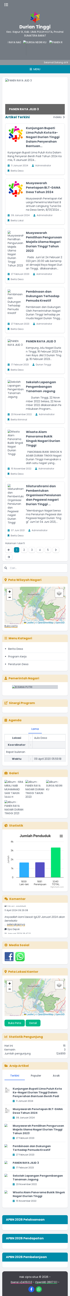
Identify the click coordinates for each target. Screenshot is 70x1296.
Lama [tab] (35, 729)
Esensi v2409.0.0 (21, 1282)
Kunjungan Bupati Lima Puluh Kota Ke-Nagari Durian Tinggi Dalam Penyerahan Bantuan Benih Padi (37, 1092)
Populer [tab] (36, 1075)
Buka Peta (14, 1023)
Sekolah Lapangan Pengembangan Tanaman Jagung (41, 386)
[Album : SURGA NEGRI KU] (56, 789)
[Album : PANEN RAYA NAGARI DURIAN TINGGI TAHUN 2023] (35, 789)
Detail (33, 1023)
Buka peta (11, 626)
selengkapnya (16, 921)
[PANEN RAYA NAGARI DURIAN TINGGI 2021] (54, 47)
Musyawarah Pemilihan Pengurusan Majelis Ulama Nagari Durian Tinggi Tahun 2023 (44, 242)
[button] (9, 592)
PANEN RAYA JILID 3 (24, 109)
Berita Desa (15, 649)
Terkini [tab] (14, 1075)
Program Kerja (17, 656)
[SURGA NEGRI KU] (28, 47)
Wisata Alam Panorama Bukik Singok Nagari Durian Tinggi (43, 439)
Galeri (14, 773)
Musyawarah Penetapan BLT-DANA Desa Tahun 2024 (43, 187)
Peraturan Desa (18, 664)
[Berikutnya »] (56, 550)
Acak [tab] (56, 1075)
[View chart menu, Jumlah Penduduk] (61, 836)
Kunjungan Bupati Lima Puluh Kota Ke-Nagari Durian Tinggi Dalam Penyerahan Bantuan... (43, 137)
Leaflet (30, 622)
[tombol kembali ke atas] (62, 1288)
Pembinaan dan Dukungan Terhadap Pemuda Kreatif (42, 296)
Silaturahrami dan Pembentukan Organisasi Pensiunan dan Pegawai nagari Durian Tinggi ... (43, 495)
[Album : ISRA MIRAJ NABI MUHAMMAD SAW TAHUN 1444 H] (14, 789)
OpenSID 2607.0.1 (46, 1282)
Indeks (57, 117)
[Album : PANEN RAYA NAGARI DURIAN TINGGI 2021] (14, 807)
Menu (36, 69)
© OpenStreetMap (44, 622)
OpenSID (60, 622)
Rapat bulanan (15, 748)
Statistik (16, 825)
